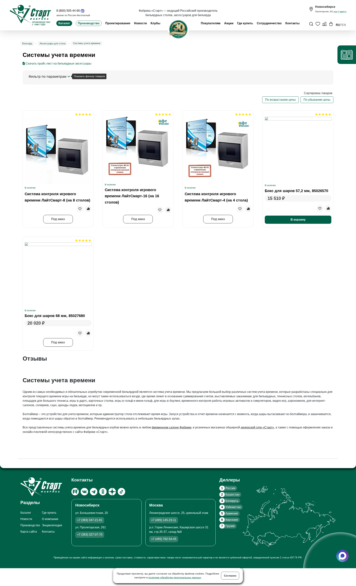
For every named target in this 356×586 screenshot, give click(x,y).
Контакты (292, 23)
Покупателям (210, 23)
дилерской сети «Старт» (257, 427)
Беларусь (229, 500)
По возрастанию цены (280, 99)
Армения (229, 513)
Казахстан (230, 494)
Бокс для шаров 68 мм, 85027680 (55, 316)
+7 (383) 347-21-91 (89, 520)
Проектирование (117, 23)
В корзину (298, 219)
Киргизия (229, 519)
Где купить (245, 23)
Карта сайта (28, 531)
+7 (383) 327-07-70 (89, 534)
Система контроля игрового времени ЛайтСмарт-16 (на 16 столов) (132, 196)
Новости (140, 23)
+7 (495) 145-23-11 (163, 520)
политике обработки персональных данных (174, 577)
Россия (228, 488)
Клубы (155, 23)
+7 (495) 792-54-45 (163, 539)
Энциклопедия (52, 525)
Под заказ (58, 219)
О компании (50, 519)
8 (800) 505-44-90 (68, 10)
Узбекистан (231, 507)
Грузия (228, 526)
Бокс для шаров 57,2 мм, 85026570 (296, 191)
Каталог (64, 23)
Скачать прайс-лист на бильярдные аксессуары (58, 63)
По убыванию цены (317, 99)
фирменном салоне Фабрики (171, 427)
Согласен (230, 575)
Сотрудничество (269, 23)
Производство (89, 23)
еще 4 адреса (340, 11)
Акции (228, 23)
